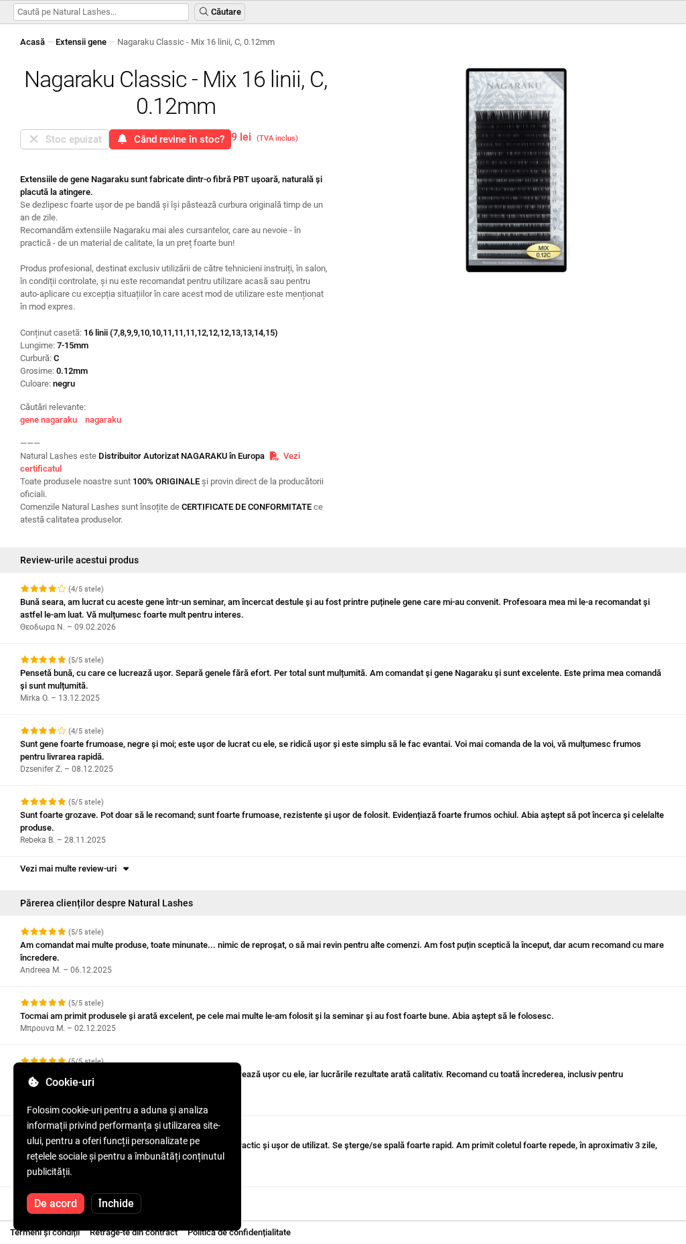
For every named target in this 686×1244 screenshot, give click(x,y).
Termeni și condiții (45, 1232)
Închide (116, 1203)
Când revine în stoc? (176, 139)
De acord (55, 1203)
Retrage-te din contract (134, 1232)
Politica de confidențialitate (239, 1232)
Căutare (225, 12)
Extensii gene (81, 42)
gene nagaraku (48, 420)
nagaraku (103, 420)
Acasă (32, 42)
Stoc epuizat (71, 139)
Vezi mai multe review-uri (70, 868)
